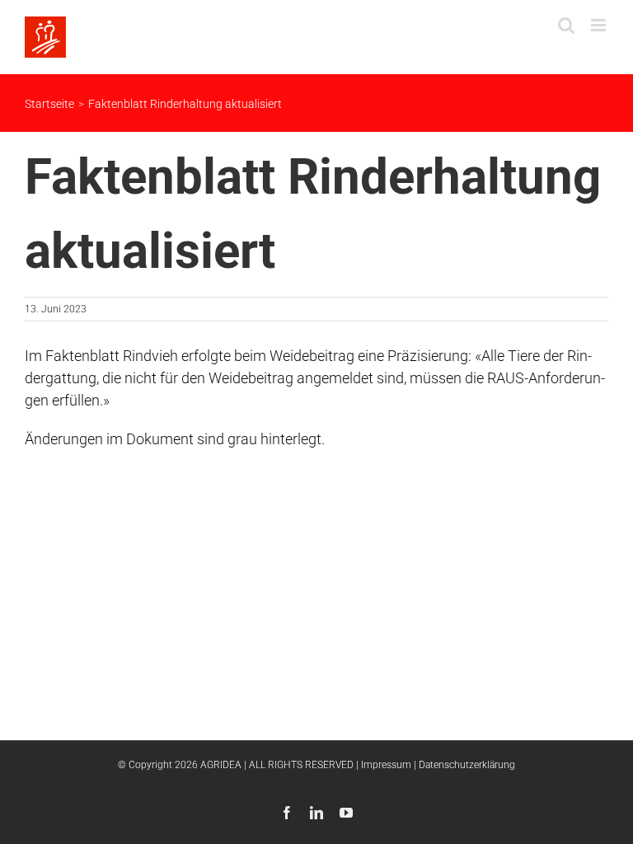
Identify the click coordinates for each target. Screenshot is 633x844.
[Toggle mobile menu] (599, 25)
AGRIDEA (220, 765)
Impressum (386, 765)
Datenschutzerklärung (467, 765)
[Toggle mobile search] (566, 25)
